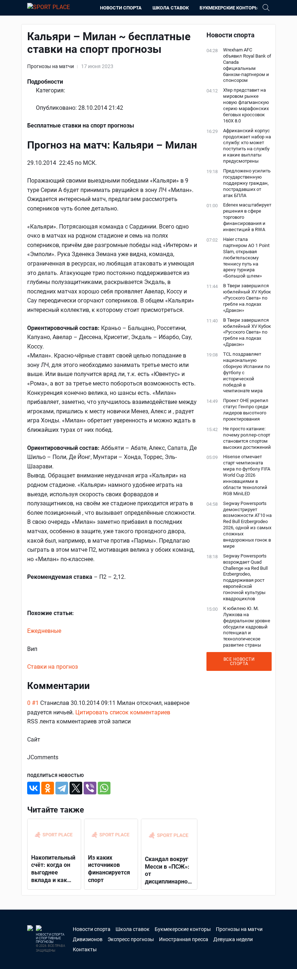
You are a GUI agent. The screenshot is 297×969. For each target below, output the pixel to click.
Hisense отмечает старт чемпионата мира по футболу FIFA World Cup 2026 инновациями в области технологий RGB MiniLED (246, 475)
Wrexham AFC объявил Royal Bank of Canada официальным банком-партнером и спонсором (247, 65)
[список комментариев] (95, 685)
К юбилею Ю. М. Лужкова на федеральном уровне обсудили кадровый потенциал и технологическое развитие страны (246, 627)
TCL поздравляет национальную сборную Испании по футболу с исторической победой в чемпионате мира (246, 372)
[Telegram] (61, 788)
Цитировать (91, 712)
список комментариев (140, 712)
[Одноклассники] (47, 788)
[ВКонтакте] (33, 788)
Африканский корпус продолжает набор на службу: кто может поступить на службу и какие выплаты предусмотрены (247, 146)
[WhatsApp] (104, 788)
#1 (35, 702)
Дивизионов (88, 939)
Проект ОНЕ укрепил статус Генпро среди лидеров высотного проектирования (245, 410)
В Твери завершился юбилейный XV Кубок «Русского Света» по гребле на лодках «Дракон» (247, 298)
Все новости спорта (239, 661)
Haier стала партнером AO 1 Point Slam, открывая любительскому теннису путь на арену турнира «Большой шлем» (246, 258)
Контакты (85, 949)
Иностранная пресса (183, 939)
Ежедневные (44, 630)
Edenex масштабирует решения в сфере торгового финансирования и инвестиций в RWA (247, 217)
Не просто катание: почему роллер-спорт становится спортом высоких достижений (247, 438)
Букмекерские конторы (229, 8)
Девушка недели (233, 939)
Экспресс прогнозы (131, 939)
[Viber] (90, 788)
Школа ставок (170, 8)
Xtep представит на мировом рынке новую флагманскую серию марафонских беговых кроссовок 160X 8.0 (246, 105)
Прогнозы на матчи (50, 66)
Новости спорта (121, 8)
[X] (76, 788)
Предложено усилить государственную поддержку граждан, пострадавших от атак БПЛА (247, 183)
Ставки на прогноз (52, 666)
